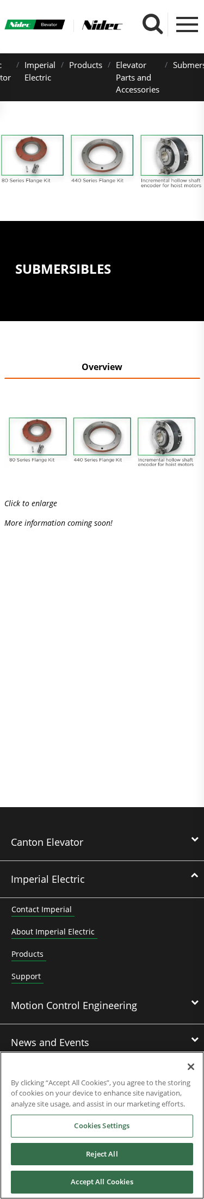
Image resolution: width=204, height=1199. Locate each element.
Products (85, 64)
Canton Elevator (47, 841)
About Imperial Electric (53, 931)
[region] (102, 1125)
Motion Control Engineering (74, 1005)
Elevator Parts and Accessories (137, 77)
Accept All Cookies (102, 1181)
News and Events (50, 1042)
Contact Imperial (41, 909)
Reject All (102, 1154)
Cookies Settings (101, 1125)
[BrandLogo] (35, 26)
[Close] (191, 1067)
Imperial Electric (48, 879)
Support (26, 976)
